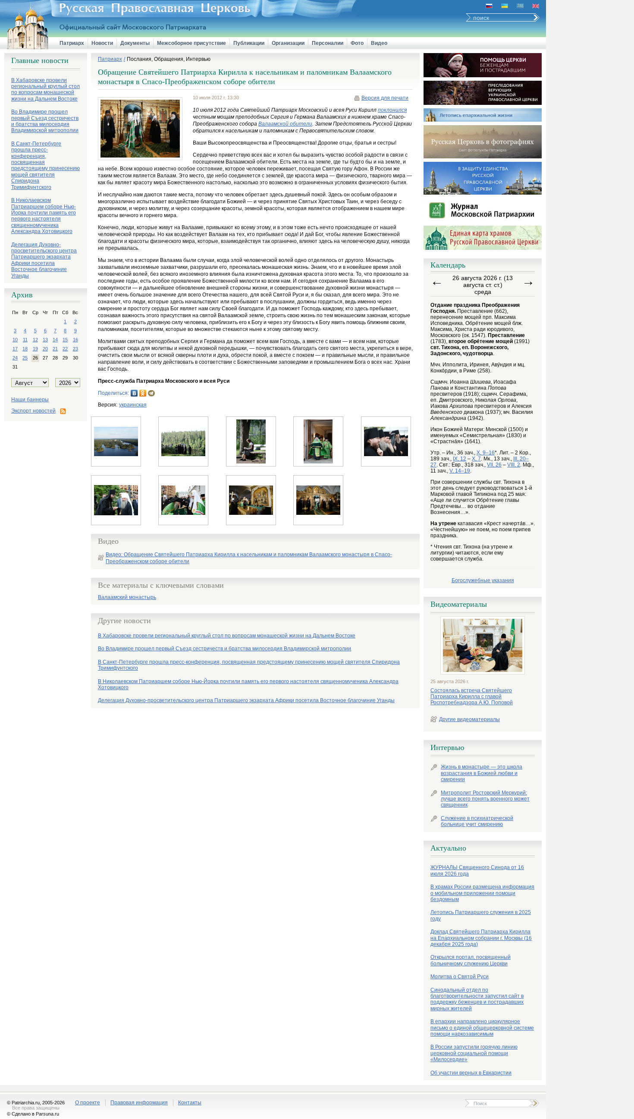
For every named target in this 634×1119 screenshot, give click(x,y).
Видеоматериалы (458, 604)
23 (75, 348)
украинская (133, 405)
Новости (102, 43)
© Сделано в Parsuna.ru (33, 1113)
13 (45, 339)
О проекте (87, 1103)
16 (75, 339)
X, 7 (476, 459)
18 (25, 348)
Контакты (189, 1103)
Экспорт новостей (33, 411)
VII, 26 (494, 465)
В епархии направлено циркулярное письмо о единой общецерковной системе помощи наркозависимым (482, 1027)
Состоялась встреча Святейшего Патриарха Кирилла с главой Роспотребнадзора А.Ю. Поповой (471, 696)
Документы (135, 43)
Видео (379, 43)
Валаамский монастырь (127, 597)
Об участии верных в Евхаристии (471, 1073)
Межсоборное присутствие (191, 43)
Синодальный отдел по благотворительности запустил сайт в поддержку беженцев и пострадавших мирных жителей (477, 999)
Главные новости (40, 60)
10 (15, 339)
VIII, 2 (513, 465)
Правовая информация (139, 1103)
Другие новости (124, 620)
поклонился (392, 110)
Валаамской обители (285, 124)
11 (25, 339)
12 (35, 339)
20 (45, 348)
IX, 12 (459, 459)
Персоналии (327, 43)
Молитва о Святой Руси (459, 977)
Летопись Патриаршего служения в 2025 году (480, 915)
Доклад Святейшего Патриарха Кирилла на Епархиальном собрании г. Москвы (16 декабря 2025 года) (481, 938)
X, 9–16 (486, 453)
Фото (357, 43)
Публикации (248, 43)
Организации (288, 43)
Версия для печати (384, 98)
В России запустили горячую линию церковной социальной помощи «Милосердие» (474, 1053)
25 (25, 357)
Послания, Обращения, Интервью (168, 59)
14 (55, 339)
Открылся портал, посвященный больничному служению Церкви (470, 960)
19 (35, 348)
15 (65, 339)
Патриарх (72, 43)
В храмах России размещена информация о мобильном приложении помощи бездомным (482, 893)
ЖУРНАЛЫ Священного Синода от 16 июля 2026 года (477, 870)
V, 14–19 (459, 471)
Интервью (447, 747)
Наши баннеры (30, 400)
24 (15, 357)
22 (65, 348)
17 (15, 348)
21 (55, 348)
